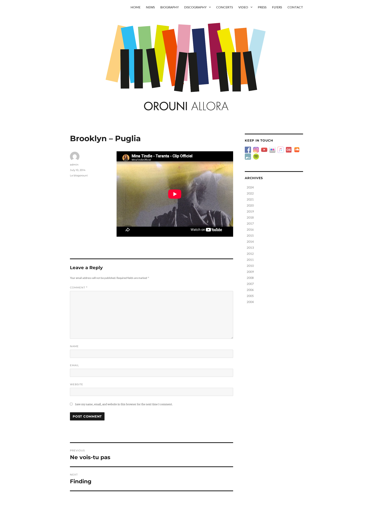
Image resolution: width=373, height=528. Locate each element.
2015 (250, 235)
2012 (250, 253)
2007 (250, 283)
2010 (250, 265)
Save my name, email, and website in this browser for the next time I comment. (124, 404)
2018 (250, 217)
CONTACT (295, 7)
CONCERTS (224, 7)
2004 (250, 302)
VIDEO (243, 7)
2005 (250, 296)
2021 (250, 199)
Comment (79, 287)
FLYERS (277, 7)
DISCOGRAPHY (195, 7)
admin (74, 164)
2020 (250, 205)
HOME (135, 7)
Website (76, 384)
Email (74, 365)
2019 (250, 211)
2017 (250, 223)
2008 (250, 277)
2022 (250, 193)
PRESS (262, 7)
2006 (250, 290)
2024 (250, 187)
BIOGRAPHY (169, 7)
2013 (250, 247)
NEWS (150, 7)
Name (74, 346)
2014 (250, 241)
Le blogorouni (79, 175)
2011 (250, 259)
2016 (250, 229)
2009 (250, 271)
